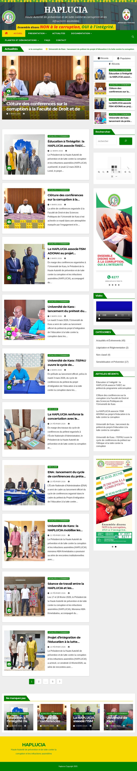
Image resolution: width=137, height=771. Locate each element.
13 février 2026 (58, 647)
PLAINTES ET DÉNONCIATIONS (21, 40)
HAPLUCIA (66, 9)
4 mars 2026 (56, 205)
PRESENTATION (36, 33)
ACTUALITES (58, 33)
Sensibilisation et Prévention (110, 362)
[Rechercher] (125, 141)
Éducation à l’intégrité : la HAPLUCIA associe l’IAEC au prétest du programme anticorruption (113, 385)
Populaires (125, 58)
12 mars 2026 (56, 151)
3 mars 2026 (15, 114)
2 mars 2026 (56, 370)
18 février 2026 (58, 593)
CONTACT (61, 40)
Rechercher (103, 131)
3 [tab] (115, 285)
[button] (133, 37)
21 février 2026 (58, 535)
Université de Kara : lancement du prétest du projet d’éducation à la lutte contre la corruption (44, 109)
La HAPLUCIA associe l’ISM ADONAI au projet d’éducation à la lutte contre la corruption (113, 414)
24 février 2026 (58, 424)
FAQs (47, 40)
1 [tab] (109, 285)
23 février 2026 (58, 482)
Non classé (52, 409)
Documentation (80, 33)
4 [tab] (118, 285)
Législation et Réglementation (110, 348)
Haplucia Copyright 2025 (68, 766)
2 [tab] (112, 285)
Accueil (18, 33)
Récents (104, 58)
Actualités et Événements (17, 99)
